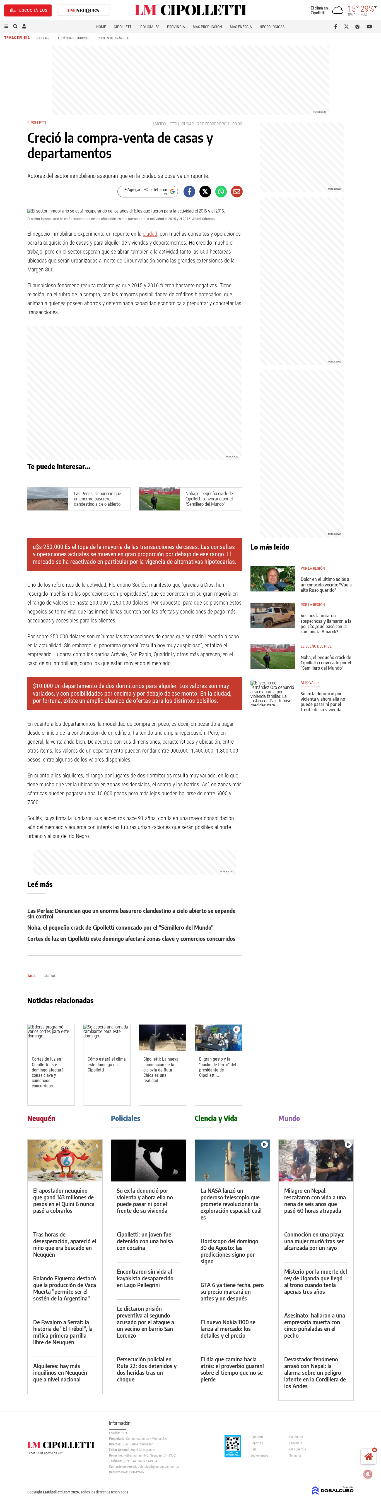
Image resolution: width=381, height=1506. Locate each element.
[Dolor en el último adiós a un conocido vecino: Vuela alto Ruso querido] (272, 578)
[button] (6, 26)
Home (101, 27)
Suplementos (259, 1455)
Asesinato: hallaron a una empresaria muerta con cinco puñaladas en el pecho (314, 1325)
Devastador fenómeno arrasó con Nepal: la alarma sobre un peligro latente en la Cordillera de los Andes (315, 1372)
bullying (43, 38)
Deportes (256, 1443)
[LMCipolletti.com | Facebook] (336, 26)
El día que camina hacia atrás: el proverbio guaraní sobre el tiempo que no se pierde (232, 1369)
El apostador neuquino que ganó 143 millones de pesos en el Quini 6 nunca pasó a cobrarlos (64, 1200)
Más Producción (207, 27)
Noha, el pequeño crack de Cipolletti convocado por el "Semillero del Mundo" (209, 499)
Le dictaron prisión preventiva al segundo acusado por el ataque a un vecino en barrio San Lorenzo (145, 1322)
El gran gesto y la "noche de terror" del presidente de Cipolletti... (217, 1067)
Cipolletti (123, 27)
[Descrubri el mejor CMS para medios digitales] (333, 1495)
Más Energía (241, 27)
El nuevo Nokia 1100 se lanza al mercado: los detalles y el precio (228, 1328)
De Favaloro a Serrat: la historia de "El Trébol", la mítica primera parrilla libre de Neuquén (63, 1331)
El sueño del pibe (316, 646)
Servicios (295, 1455)
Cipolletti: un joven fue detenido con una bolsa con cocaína (145, 1241)
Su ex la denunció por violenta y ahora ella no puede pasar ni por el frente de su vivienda (323, 702)
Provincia (176, 27)
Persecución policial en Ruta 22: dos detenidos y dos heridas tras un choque (147, 1369)
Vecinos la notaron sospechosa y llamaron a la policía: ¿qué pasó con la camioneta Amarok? (326, 623)
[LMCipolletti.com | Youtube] (369, 26)
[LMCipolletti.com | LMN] (83, 10)
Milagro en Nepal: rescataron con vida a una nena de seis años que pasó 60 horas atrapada (315, 1200)
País (253, 1449)
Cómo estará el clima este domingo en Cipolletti (107, 1064)
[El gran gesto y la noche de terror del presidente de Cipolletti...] (218, 1037)
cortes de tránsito (113, 38)
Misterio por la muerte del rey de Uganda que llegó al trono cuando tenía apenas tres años (315, 1281)
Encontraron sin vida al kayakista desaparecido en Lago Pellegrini (145, 1278)
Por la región (313, 568)
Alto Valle (310, 683)
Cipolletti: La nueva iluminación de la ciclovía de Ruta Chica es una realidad (161, 1069)
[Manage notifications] (367, 1474)
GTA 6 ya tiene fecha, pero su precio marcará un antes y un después (232, 1291)
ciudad (187, 123)
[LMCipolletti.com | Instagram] (358, 26)
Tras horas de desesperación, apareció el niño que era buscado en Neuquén (64, 1244)
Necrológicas (272, 27)
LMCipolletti (165, 123)
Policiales (149, 27)
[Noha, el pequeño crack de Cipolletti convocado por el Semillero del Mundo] (272, 656)
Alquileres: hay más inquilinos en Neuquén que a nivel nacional (60, 1372)
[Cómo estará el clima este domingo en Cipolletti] (106, 1037)
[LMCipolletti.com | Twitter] (347, 26)
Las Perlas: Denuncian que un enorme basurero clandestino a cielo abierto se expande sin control (97, 501)
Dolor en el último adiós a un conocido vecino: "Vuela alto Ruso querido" (326, 584)
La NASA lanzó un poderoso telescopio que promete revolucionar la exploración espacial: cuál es (231, 1204)
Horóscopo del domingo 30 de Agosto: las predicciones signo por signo (229, 1250)
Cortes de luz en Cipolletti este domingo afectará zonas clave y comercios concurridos (131, 938)
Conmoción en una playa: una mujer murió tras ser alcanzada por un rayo (314, 1241)
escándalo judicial (73, 38)
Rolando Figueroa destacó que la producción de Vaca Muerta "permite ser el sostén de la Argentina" (64, 1288)
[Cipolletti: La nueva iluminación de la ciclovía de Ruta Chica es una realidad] (162, 1037)
